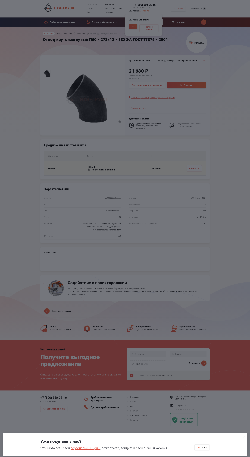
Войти (204, 447)
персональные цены (85, 448)
